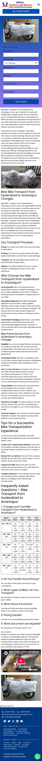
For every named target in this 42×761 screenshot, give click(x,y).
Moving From (8, 68)
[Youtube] (21, 721)
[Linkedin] (17, 721)
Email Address (8, 92)
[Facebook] (5, 721)
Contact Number (10, 84)
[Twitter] (9, 721)
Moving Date (8, 59)
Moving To (7, 76)
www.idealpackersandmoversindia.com (19, 148)
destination (13, 124)
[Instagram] (13, 721)
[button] (38, 4)
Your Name (7, 51)
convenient (18, 127)
